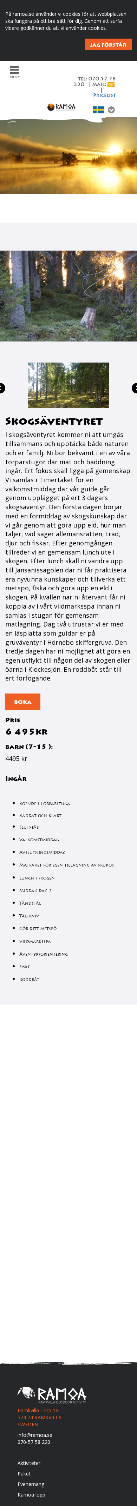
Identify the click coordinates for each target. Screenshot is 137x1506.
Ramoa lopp (31, 1494)
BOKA (23, 702)
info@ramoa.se (35, 1435)
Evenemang (31, 1484)
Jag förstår (108, 45)
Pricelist (104, 95)
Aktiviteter (29, 1463)
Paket (24, 1473)
